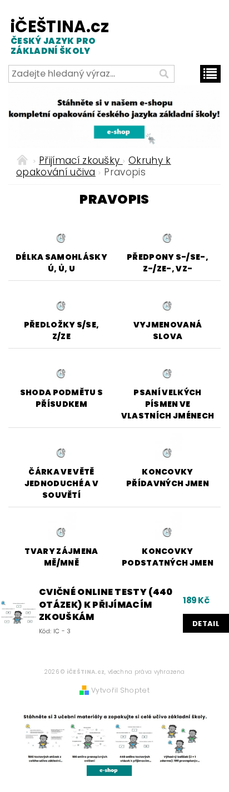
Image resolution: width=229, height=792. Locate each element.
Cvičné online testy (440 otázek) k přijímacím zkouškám (106, 604)
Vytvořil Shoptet (120, 690)
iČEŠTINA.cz (59, 36)
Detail (206, 623)
